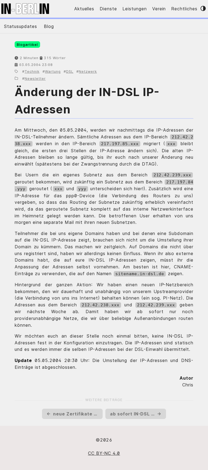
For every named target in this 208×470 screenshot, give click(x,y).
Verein (159, 8)
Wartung (53, 71)
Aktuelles (84, 8)
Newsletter (35, 79)
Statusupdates (20, 26)
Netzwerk (88, 71)
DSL (69, 71)
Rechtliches (184, 8)
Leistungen (134, 8)
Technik (32, 71)
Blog (49, 26)
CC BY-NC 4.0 (104, 453)
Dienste (108, 8)
